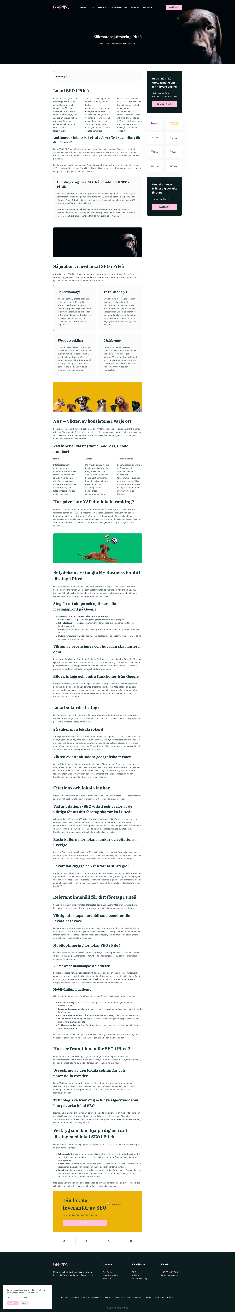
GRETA (83, 7)
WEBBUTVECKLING (119, 7)
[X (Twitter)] (87, 1241)
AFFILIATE (102, 7)
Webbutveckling (139, 1278)
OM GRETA (147, 7)
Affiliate (135, 1275)
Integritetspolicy (110, 1275)
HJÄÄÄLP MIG (174, 7)
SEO (92, 7)
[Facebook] (64, 1241)
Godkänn (12, 1303)
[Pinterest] (109, 1241)
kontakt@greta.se (169, 1275)
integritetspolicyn (17, 1297)
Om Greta (107, 1272)
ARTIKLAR (135, 7)
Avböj (24, 1303)
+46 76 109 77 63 (169, 1272)
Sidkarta (107, 1278)
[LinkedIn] (131, 1241)
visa (66, 77)
